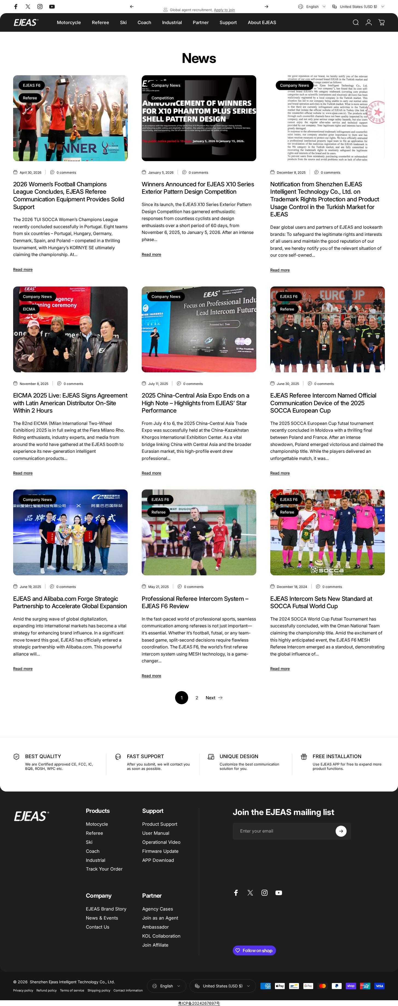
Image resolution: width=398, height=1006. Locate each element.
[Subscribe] (341, 831)
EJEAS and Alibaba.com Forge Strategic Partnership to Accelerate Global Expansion (70, 602)
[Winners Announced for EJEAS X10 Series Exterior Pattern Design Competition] (199, 118)
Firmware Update (160, 851)
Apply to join (224, 6)
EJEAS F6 (31, 85)
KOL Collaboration (161, 936)
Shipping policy (99, 990)
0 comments (66, 172)
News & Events (102, 918)
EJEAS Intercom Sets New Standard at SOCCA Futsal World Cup (321, 602)
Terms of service (72, 990)
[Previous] (132, 6)
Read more (23, 269)
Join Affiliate (155, 944)
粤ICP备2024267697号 (199, 1003)
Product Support (159, 824)
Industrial (95, 860)
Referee (30, 97)
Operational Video (161, 842)
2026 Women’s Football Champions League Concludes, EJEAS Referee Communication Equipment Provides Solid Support (68, 195)
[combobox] (312, 6)
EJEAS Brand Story (106, 909)
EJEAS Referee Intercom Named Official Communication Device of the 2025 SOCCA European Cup (323, 403)
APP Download (158, 860)
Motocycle (97, 824)
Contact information (128, 990)
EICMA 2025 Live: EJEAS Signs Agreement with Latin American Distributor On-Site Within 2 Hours (70, 403)
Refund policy (46, 990)
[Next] (266, 6)
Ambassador (155, 927)
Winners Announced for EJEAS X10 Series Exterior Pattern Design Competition (198, 188)
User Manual (155, 833)
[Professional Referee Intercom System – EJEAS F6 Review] (199, 532)
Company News (166, 85)
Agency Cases (157, 909)
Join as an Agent (160, 918)
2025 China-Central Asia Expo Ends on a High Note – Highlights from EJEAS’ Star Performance (195, 403)
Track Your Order (104, 869)
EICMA (29, 309)
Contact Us (97, 927)
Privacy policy (23, 990)
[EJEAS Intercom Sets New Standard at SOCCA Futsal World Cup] (327, 532)
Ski (89, 842)
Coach (93, 851)
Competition (163, 97)
